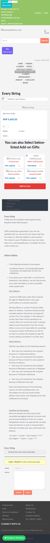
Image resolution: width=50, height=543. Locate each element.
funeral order (7, 505)
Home (20, 64)
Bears (25, 83)
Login (46, 13)
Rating (7, 468)
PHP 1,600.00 (10, 166)
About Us (29, 505)
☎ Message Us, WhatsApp (14, 538)
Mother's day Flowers (25, 72)
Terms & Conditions (10, 512)
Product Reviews (13, 209)
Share (5, 136)
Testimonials (31, 509)
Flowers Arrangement (24, 75)
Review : (7, 472)
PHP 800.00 (32, 166)
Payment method (33, 516)
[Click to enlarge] (14, 158)
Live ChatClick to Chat (6, 4)
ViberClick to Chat (7, 50)
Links (4, 509)
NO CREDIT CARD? (34, 519)
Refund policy (7, 519)
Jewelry (19, 80)
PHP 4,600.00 (10, 178)
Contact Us (30, 512)
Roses (29, 66)
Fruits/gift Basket (25, 69)
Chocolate (30, 80)
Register (38, 13)
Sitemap (5, 516)
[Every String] (28, 107)
